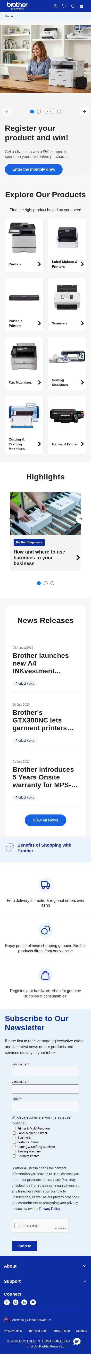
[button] (84, 111)
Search (72, 6)
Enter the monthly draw (33, 169)
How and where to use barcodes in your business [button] (39, 557)
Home (9, 16)
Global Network (37, 1320)
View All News (45, 820)
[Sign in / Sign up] (55, 6)
